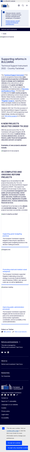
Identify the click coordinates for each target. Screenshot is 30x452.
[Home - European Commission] (5, 5)
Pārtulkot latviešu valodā (12, 21)
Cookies (3, 408)
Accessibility (5, 418)
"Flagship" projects (7, 101)
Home (4, 33)
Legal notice (5, 414)
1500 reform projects (10, 116)
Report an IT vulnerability (8, 401)
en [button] (19, 5)
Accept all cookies (14, 443)
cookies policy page (13, 431)
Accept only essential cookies (18, 448)
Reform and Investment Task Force (12, 364)
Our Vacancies (5, 376)
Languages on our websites (9, 404)
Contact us (4, 398)
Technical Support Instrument (14, 75)
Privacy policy (5, 411)
